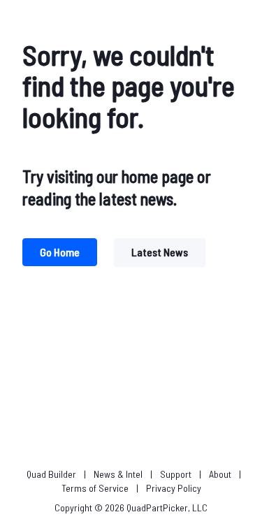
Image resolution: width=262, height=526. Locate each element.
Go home (60, 251)
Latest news (159, 251)
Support (175, 474)
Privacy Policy (173, 488)
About (220, 474)
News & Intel (118, 474)
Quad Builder (51, 474)
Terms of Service (95, 488)
